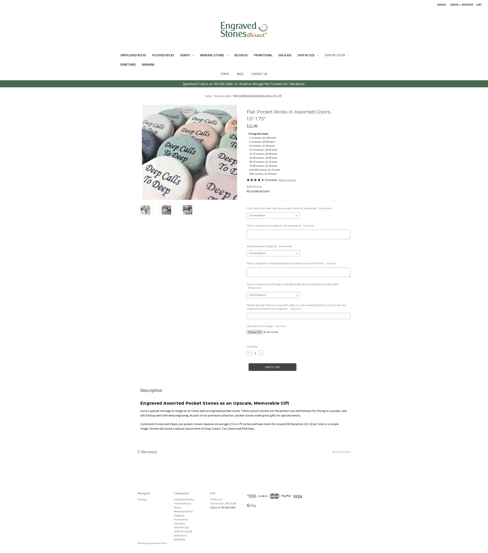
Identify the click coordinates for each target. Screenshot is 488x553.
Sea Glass (285, 55)
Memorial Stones (212, 55)
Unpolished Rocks (133, 55)
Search (441, 4)
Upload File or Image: (266, 326)
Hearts (185, 55)
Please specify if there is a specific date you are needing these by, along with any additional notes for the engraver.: (296, 307)
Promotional (263, 55)
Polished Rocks (163, 55)
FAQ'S (240, 74)
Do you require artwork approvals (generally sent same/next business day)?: (293, 286)
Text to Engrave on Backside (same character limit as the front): (291, 263)
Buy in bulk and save (258, 191)
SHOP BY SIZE (306, 55)
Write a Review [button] (287, 180)
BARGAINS (148, 64)
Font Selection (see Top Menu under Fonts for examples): (289, 208)
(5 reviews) (271, 179)
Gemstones (128, 64)
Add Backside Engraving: (269, 246)
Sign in (454, 4)
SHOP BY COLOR (335, 55)
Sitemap (142, 499)
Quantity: (252, 346)
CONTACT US (259, 74)
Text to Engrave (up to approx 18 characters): (280, 225)
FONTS (225, 74)
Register (467, 4)
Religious (241, 55)
